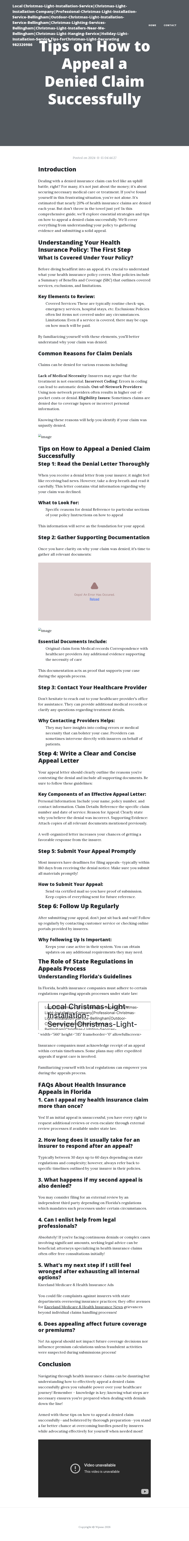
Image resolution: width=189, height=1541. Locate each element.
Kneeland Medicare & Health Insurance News (83, 1306)
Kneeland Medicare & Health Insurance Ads (76, 1284)
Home (152, 25)
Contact (170, 25)
